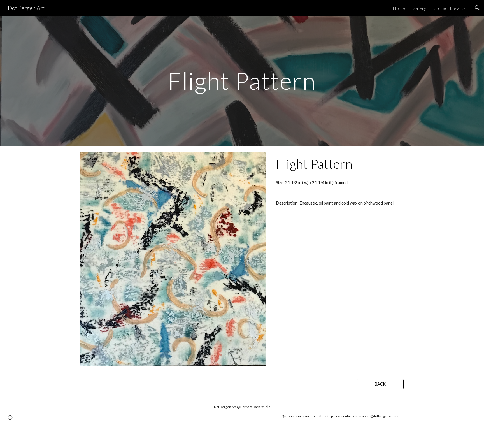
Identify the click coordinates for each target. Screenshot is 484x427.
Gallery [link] (419, 8)
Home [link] (399, 8)
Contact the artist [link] (450, 8)
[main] (242, 80)
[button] (477, 8)
